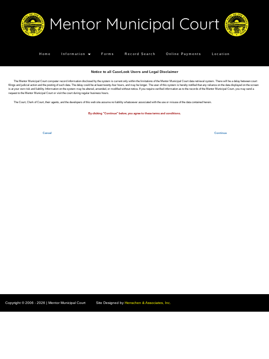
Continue (220, 133)
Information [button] (74, 54)
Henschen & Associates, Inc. (148, 303)
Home (45, 54)
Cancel (47, 133)
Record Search (140, 54)
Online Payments (183, 54)
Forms (107, 54)
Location (221, 54)
